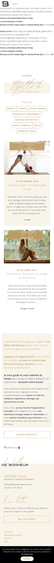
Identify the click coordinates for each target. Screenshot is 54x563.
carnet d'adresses (21, 125)
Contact (8, 532)
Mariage (11, 108)
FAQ (6, 541)
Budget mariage (38, 108)
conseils (22, 108)
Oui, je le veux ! (27, 518)
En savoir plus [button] (27, 554)
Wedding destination (26, 120)
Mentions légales (13, 535)
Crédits (8, 538)
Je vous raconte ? (27, 434)
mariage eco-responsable (26, 114)
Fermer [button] (27, 558)
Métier (37, 125)
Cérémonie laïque (27, 131)
